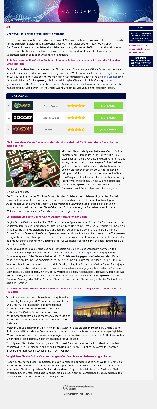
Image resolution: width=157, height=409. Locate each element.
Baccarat (76, 252)
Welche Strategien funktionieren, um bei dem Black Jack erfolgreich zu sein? (141, 37)
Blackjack (87, 252)
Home (141, 28)
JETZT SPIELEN (108, 105)
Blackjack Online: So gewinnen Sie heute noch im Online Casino (140, 49)
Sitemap (88, 394)
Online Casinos (108, 76)
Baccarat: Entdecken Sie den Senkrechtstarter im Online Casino (141, 62)
